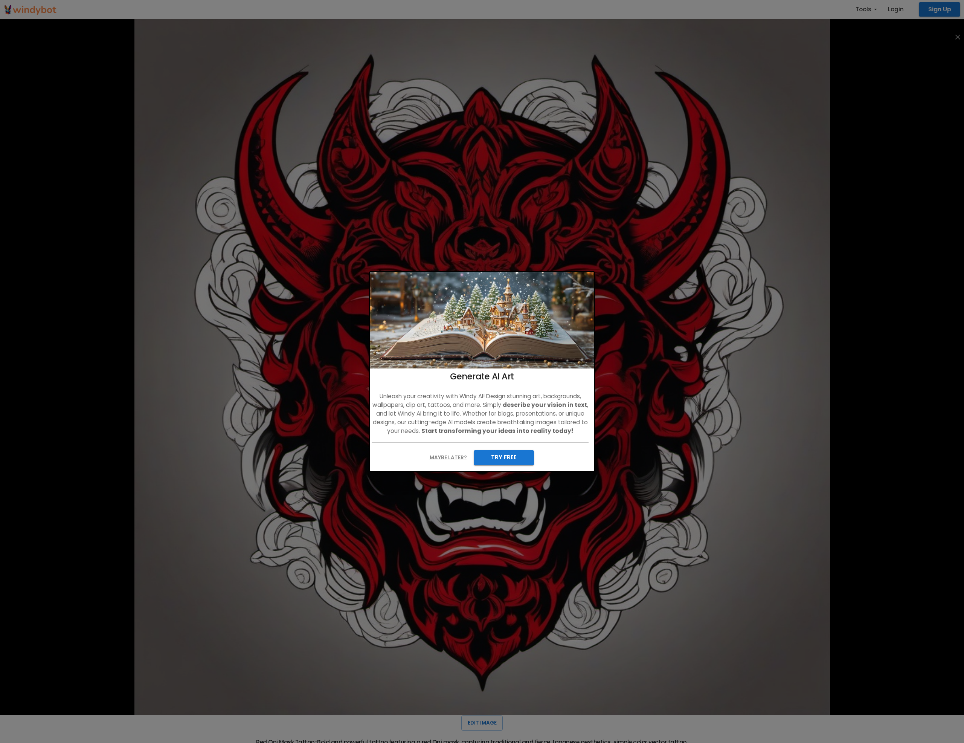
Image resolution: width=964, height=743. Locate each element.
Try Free (504, 457)
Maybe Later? (448, 457)
